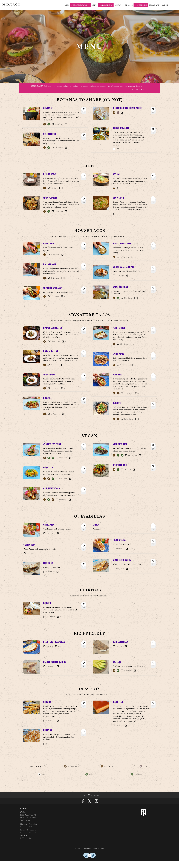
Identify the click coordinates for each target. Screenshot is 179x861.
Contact (118, 5)
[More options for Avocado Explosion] (83, 445)
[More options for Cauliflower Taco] (83, 489)
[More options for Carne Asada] (153, 354)
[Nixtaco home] (11, 5)
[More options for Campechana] (83, 545)
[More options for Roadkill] (83, 399)
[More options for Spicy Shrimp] (83, 375)
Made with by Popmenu (51, 795)
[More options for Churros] (83, 703)
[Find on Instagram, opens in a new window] (96, 801)
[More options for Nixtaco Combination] (83, 328)
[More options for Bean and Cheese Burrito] (83, 662)
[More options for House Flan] (153, 703)
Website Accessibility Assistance (89, 848)
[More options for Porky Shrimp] (153, 328)
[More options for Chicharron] (83, 244)
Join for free (140, 89)
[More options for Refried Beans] (83, 175)
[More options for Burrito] (83, 604)
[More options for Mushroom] (83, 564)
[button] (80, 5)
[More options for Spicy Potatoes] (83, 198)
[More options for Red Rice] (153, 175)
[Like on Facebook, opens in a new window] (83, 801)
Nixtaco (143, 812)
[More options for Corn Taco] (83, 468)
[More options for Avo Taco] (153, 662)
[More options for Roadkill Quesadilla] (153, 561)
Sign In (165, 5)
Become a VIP (154, 5)
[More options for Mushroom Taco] (153, 445)
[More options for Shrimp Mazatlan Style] (153, 267)
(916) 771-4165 (25, 820)
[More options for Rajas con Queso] (153, 288)
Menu (94, 5)
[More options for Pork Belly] (153, 375)
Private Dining (141, 5)
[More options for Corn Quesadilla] (153, 642)
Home (66, 5)
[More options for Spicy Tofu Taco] (153, 466)
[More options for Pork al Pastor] (83, 352)
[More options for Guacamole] (83, 109)
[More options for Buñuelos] (83, 731)
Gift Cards (128, 5)
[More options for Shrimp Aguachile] (153, 129)
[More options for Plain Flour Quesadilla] (83, 642)
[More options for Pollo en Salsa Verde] (153, 244)
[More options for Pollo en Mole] (83, 265)
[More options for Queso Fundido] (83, 135)
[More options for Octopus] (153, 404)
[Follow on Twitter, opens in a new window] (89, 801)
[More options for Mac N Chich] (153, 198)
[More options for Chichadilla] (83, 525)
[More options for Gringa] (153, 525)
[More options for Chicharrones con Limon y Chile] (153, 109)
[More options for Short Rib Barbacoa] (83, 288)
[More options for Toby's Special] (153, 541)
